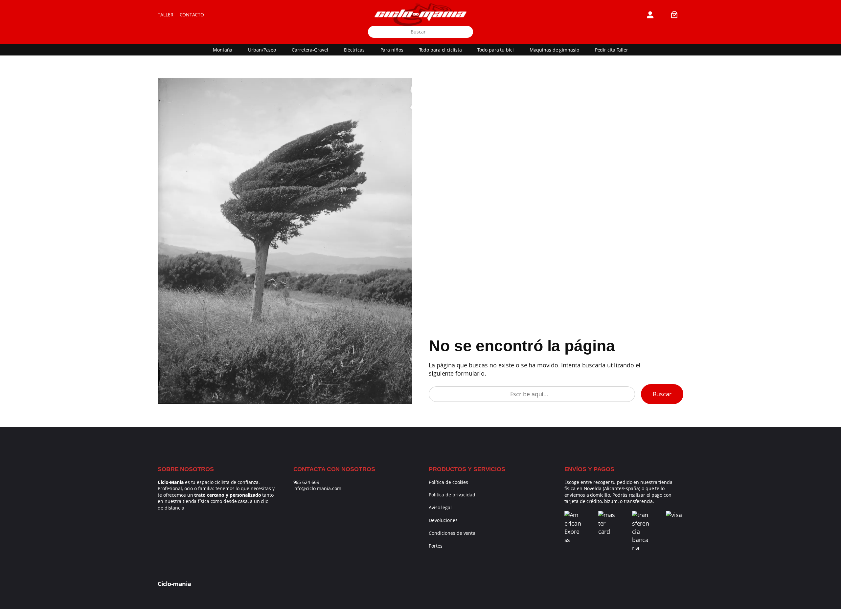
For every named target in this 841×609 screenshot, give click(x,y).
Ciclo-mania (174, 584)
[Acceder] (650, 15)
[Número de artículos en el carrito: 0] (674, 15)
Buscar (662, 394)
